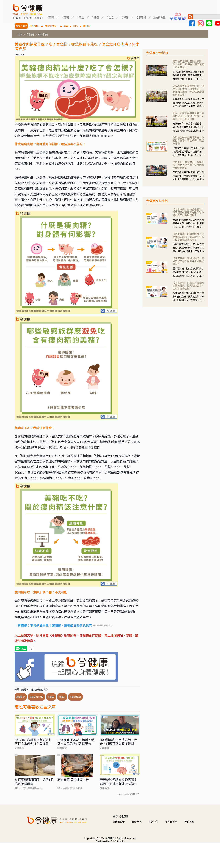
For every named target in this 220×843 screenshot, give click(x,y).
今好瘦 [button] (95, 17)
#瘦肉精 (20, 697)
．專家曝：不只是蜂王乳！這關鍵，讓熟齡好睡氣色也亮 (53, 625)
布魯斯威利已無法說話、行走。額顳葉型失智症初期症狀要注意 (118, 742)
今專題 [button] (65, 17)
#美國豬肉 (75, 697)
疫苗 (66, 26)
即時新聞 (43, 34)
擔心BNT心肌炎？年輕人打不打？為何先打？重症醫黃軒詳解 (33, 742)
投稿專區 (189, 821)
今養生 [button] (80, 17)
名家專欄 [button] (141, 17)
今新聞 (30, 34)
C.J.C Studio (117, 841)
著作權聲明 (171, 821)
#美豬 (51, 697)
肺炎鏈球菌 (51, 26)
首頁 (19, 34)
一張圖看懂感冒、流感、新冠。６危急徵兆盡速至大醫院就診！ (75, 742)
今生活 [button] (110, 17)
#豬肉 (62, 697)
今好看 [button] (124, 17)
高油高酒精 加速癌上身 (73, 779)
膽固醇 (86, 26)
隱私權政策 (119, 821)
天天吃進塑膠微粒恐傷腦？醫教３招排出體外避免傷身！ (118, 782)
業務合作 (153, 821)
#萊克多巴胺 (36, 697)
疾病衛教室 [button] (159, 17)
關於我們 (136, 821)
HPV (75, 26)
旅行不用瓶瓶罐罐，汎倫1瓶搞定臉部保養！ (34, 782)
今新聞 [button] (50, 17)
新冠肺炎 (35, 26)
